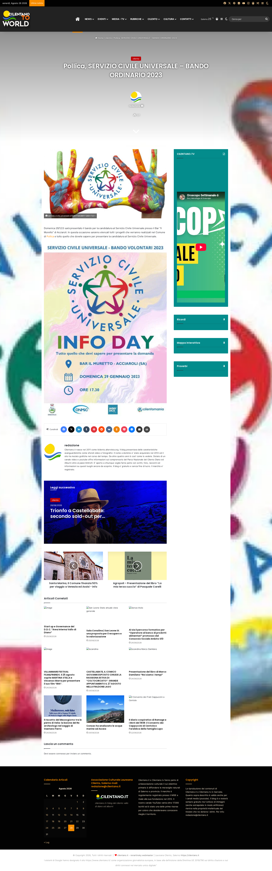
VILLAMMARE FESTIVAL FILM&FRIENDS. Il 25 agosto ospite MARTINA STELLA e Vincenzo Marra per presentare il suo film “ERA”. (62, 677)
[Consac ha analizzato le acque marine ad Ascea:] (105, 709)
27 (65, 828)
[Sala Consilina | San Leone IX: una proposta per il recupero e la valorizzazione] (105, 616)
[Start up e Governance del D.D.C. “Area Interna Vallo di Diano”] (63, 614)
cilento (108, 38)
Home (100, 38)
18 (53, 821)
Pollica (50, 236)
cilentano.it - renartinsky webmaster (135, 855)
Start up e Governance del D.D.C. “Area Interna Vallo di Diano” (60, 629)
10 (47, 815)
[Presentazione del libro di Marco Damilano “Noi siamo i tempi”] (148, 658)
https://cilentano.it (190, 855)
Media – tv (118, 19)
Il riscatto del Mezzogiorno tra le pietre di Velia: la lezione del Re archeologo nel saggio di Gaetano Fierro (63, 724)
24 (47, 828)
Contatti (185, 19)
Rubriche (136, 19)
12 (59, 815)
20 (65, 821)
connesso (61, 753)
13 (65, 815)
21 (71, 821)
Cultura (169, 19)
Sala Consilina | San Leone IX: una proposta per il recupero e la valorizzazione (104, 633)
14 (71, 815)
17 (47, 821)
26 (59, 828)
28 (71, 828)
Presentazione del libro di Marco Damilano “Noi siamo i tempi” (147, 673)
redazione (134, 105)
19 (59, 821)
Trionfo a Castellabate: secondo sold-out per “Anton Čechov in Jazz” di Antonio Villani (80, 519)
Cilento (152, 19)
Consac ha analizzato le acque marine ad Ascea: (104, 727)
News (88, 19)
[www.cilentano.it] (16, 19)
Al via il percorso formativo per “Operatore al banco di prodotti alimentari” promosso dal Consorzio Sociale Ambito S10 (147, 634)
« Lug (46, 842)
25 (53, 828)
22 (77, 821)
